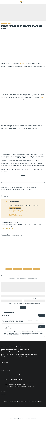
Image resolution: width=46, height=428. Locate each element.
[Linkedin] (23, 415)
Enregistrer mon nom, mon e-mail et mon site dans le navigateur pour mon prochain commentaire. (24, 303)
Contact (10, 402)
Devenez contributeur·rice (11, 401)
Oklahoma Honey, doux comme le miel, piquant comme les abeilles (15, 349)
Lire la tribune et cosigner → (9, 228)
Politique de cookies (38, 401)
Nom (23, 293)
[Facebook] (16, 415)
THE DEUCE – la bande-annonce (15, 213)
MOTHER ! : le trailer (12, 214)
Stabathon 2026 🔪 (4, 394)
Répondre (42, 315)
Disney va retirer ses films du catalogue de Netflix (18, 211)
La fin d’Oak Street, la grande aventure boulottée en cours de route (15, 356)
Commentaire (23, 280)
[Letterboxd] (26, 415)
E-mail (12, 298)
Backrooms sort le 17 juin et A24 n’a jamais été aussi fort (24, 178)
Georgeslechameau (4, 31)
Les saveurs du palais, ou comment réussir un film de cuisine (13, 351)
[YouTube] (21, 415)
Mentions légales (20, 401)
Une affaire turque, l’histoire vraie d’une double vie (12, 346)
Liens (7, 402)
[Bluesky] (24, 415)
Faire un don (3, 402)
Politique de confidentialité (29, 401)
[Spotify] (28, 415)
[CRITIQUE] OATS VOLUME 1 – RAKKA (16, 215)
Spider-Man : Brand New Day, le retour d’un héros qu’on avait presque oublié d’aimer (19, 354)
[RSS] (29, 415)
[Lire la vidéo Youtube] (23, 49)
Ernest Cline (21, 63)
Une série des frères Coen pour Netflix (16, 210)
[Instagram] (20, 415)
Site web (34, 298)
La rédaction (3, 401)
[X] (18, 415)
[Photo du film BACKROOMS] (5, 178)
